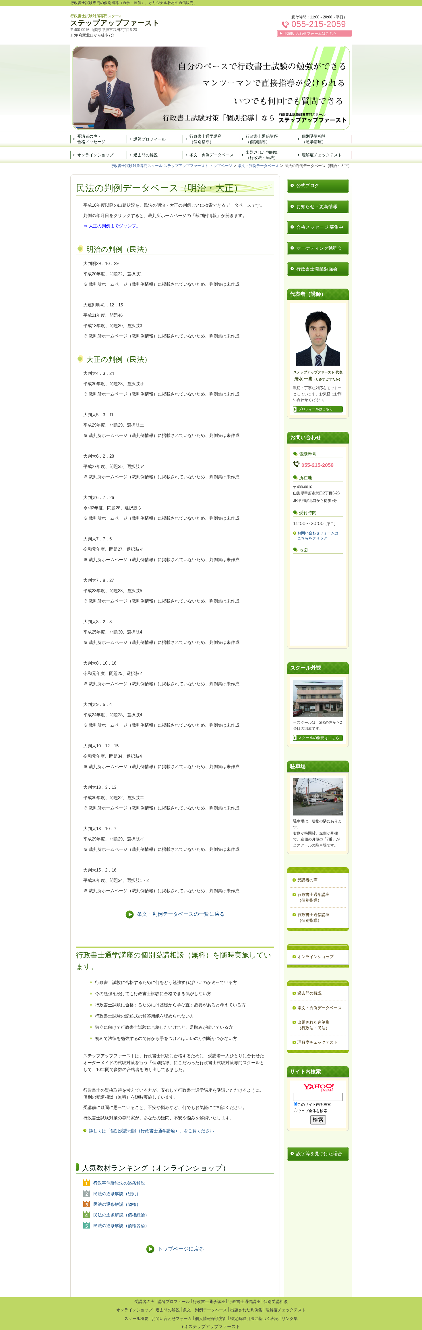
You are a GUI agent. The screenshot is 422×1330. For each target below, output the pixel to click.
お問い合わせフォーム (172, 1318)
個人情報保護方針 (211, 1318)
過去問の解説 (145, 155)
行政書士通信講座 (244, 1301)
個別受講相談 (276, 1301)
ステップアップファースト (115, 23)
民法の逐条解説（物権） (117, 1204)
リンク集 (290, 1318)
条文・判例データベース (211, 155)
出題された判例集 (246, 1310)
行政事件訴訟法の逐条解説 (119, 1183)
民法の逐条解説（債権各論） (121, 1225)
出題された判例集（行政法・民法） (262, 155)
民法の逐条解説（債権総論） (121, 1214)
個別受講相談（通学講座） (314, 139)
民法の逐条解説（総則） (117, 1193)
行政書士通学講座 (209, 1301)
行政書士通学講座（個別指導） (205, 139)
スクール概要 (136, 1318)
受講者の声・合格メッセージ (91, 139)
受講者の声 (144, 1301)
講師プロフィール (149, 139)
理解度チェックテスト (322, 155)
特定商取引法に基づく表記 (254, 1318)
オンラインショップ (95, 155)
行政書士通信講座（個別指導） (262, 139)
